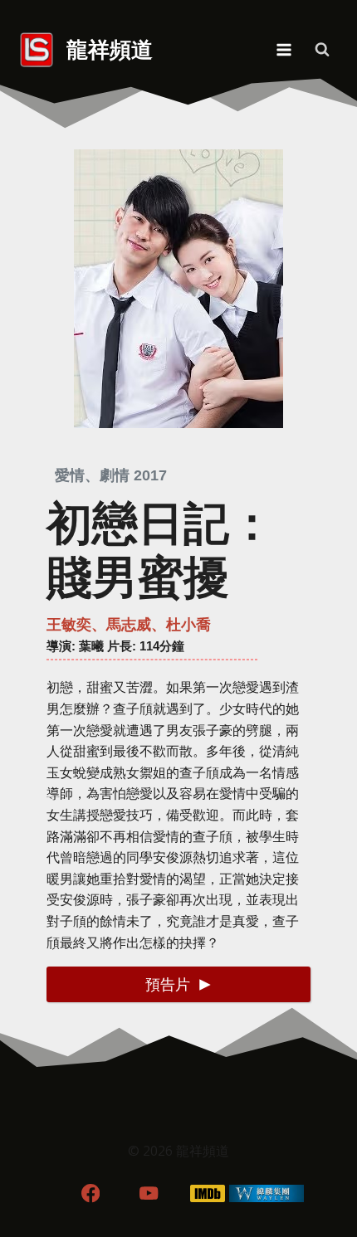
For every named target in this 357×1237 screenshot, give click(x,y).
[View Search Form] (322, 50)
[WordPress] (267, 1193)
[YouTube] (149, 1193)
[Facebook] (90, 1193)
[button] (178, 984)
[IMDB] (208, 1193)
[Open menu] (283, 49)
